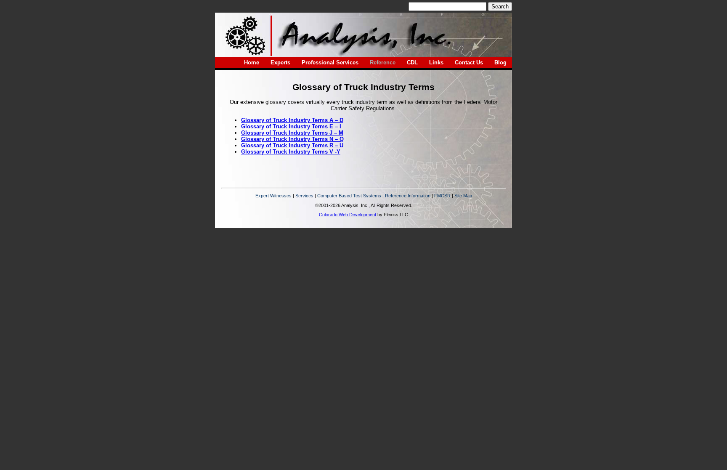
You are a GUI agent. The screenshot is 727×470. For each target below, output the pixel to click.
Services (304, 195)
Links (436, 62)
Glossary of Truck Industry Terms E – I (291, 126)
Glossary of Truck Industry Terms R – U (292, 145)
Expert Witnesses (273, 195)
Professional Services (330, 62)
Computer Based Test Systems (349, 195)
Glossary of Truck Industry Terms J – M (292, 133)
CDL (412, 62)
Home (251, 62)
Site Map (463, 195)
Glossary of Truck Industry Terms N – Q (292, 139)
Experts (280, 62)
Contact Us (469, 62)
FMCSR (442, 195)
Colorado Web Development (347, 214)
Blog (500, 62)
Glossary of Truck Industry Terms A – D (292, 120)
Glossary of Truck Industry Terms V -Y (290, 152)
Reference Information (407, 195)
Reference (382, 62)
